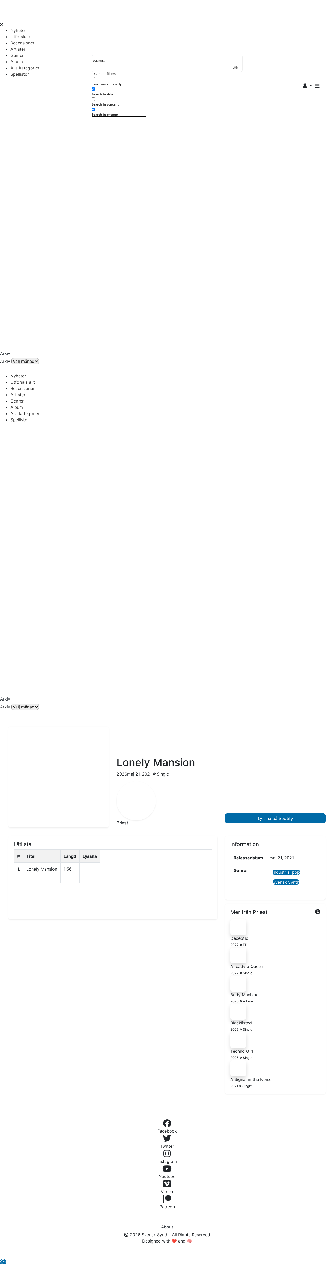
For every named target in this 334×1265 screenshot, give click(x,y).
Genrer (17, 55)
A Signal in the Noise (250, 1079)
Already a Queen (246, 966)
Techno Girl (241, 1051)
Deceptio (239, 938)
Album (16, 61)
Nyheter (18, 30)
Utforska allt (22, 36)
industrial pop (286, 872)
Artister (17, 49)
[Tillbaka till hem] (1, 1261)
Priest (122, 822)
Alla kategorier (24, 68)
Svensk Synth (286, 882)
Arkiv (5, 361)
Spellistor (19, 74)
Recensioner (22, 42)
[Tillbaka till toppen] (4, 1261)
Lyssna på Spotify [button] (275, 818)
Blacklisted (241, 1022)
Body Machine (244, 994)
